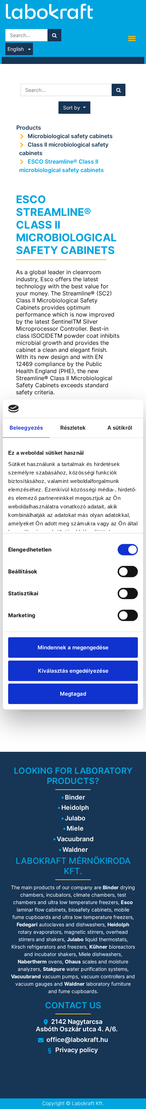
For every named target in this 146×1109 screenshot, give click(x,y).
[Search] (54, 35)
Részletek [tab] (73, 427)
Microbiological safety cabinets (70, 136)
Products (28, 127)
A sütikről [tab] (120, 427)
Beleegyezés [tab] (26, 427)
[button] (74, 107)
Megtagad (73, 693)
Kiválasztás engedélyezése (73, 670)
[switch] (128, 571)
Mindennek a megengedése (73, 647)
